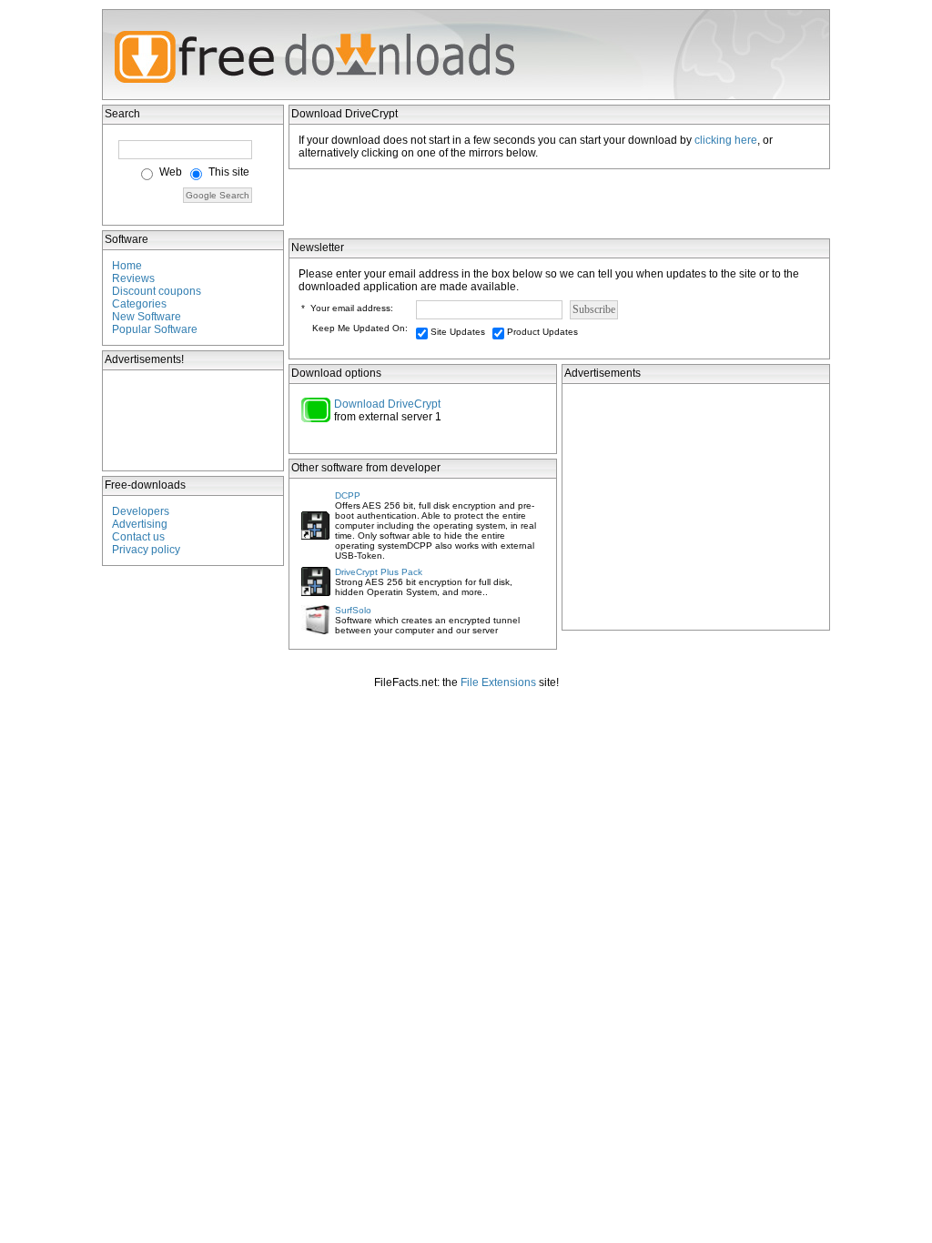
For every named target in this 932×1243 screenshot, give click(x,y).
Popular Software (155, 329)
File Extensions (498, 682)
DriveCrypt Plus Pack (378, 572)
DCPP (347, 495)
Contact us (138, 537)
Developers (140, 511)
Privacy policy (146, 549)
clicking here (725, 140)
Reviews (133, 278)
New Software (146, 316)
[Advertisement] (194, 420)
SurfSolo (353, 610)
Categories (139, 304)
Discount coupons (156, 291)
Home (127, 265)
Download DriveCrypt (387, 404)
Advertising (139, 524)
